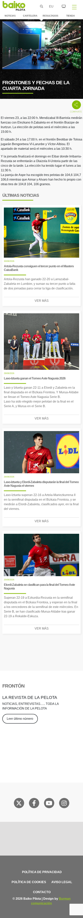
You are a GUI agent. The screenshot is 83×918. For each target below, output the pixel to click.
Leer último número (20, 718)
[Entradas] (61, 6)
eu (50, 6)
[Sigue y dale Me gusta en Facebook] (34, 804)
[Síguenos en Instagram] (64, 804)
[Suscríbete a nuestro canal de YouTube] (49, 804)
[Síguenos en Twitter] (19, 804)
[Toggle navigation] (74, 7)
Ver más (42, 300)
